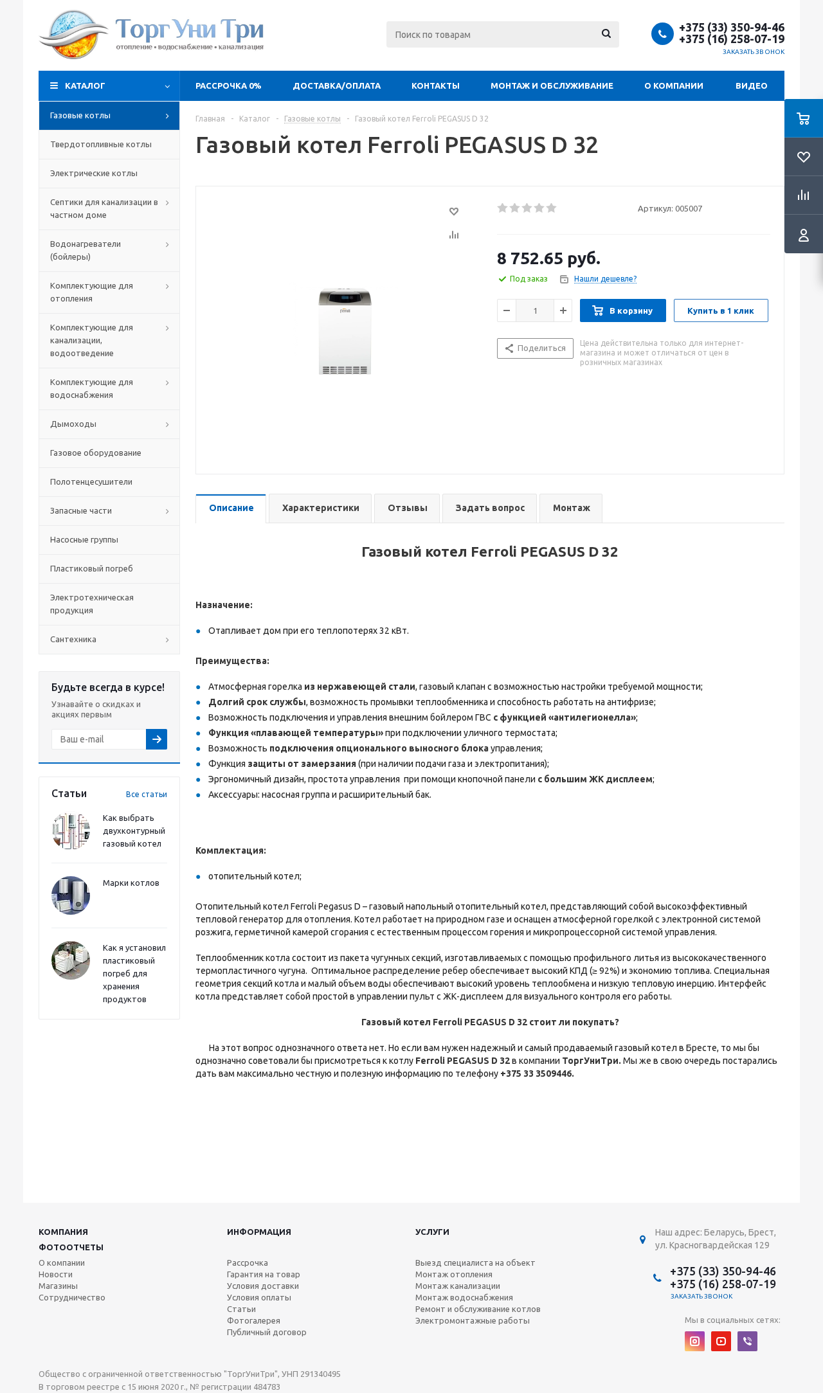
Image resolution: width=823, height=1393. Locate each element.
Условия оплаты (259, 1297)
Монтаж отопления (454, 1274)
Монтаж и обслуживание (552, 85)
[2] (515, 208)
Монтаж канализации (457, 1285)
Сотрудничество (72, 1297)
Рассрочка (247, 1262)
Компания (63, 1231)
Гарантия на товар (263, 1274)
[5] (552, 208)
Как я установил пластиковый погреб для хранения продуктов (134, 973)
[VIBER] (747, 1341)
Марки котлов (131, 882)
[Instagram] (695, 1341)
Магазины (58, 1285)
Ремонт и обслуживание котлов (478, 1308)
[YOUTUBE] (721, 1341)
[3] (527, 208)
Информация (259, 1231)
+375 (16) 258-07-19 (731, 38)
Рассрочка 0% (228, 85)
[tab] (230, 509)
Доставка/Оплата (337, 85)
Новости (56, 1274)
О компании (673, 85)
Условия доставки (263, 1285)
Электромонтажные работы (472, 1320)
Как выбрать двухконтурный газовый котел (134, 830)
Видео (752, 85)
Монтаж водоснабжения (464, 1297)
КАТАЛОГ (85, 85)
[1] (503, 208)
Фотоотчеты (71, 1247)
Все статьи (146, 794)
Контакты (436, 85)
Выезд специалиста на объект (475, 1262)
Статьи (241, 1308)
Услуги (432, 1231)
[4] (540, 208)
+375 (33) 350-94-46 (731, 27)
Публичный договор (267, 1331)
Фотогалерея (253, 1320)
